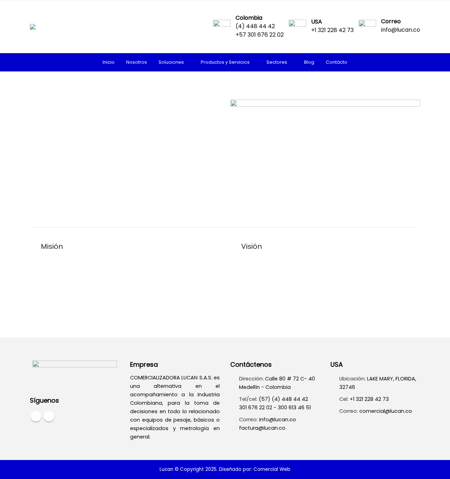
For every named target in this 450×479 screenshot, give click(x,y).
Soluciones (171, 62)
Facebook (36, 416)
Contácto (336, 62)
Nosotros (136, 62)
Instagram (49, 416)
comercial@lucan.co (385, 411)
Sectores (276, 62)
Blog (309, 62)
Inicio (109, 62)
